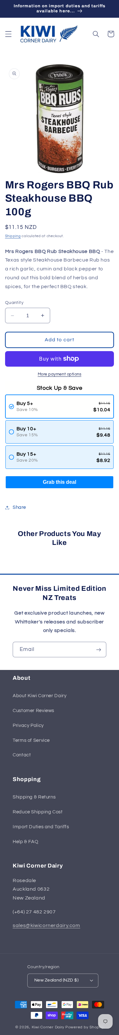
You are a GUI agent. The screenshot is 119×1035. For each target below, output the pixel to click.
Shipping (13, 236)
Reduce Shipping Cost (38, 812)
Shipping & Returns (34, 797)
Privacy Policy (28, 725)
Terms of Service (31, 740)
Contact (22, 755)
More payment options (60, 374)
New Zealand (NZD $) (56, 980)
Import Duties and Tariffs (41, 826)
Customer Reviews (33, 710)
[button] (8, 34)
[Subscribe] (98, 649)
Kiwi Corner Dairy (48, 1027)
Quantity (14, 302)
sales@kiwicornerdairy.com (46, 925)
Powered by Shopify (84, 1027)
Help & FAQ (25, 841)
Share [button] (19, 507)
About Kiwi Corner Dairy (40, 695)
